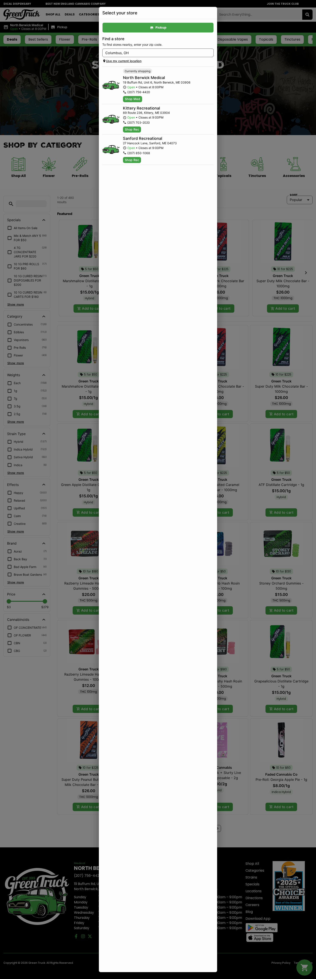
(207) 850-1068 (138, 153)
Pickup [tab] (160, 27)
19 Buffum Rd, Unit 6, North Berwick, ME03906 (156, 82)
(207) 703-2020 (138, 122)
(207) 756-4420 (138, 92)
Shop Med (132, 99)
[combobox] (154, 53)
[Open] (210, 53)
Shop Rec (132, 129)
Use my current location (123, 61)
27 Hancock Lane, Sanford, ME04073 (150, 143)
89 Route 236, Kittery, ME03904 (146, 112)
